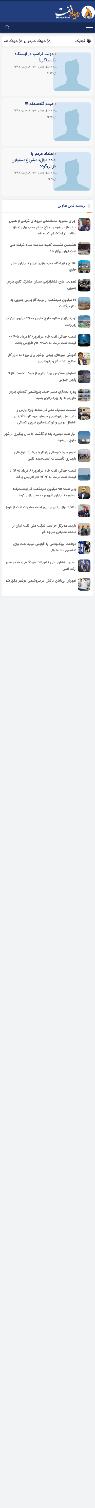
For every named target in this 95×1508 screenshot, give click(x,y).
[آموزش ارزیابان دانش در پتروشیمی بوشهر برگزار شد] (84, 584)
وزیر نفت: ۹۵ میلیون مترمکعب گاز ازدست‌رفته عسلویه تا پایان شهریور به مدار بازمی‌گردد (44, 492)
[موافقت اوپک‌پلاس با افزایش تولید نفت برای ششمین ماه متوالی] (84, 547)
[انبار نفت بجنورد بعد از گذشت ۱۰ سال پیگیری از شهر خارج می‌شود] (84, 437)
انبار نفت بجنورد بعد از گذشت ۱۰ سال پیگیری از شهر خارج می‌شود (40, 437)
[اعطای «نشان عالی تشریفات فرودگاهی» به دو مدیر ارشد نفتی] (84, 565)
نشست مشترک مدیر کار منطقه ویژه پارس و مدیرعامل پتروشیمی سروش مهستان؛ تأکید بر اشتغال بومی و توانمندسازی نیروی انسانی (45, 416)
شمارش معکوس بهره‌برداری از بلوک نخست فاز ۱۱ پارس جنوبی (42, 376)
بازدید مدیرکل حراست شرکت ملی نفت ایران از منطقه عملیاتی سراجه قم (44, 529)
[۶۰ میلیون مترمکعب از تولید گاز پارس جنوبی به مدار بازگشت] (84, 303)
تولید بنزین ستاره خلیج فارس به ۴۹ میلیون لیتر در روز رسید (41, 321)
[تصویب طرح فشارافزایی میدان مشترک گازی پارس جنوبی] (84, 285)
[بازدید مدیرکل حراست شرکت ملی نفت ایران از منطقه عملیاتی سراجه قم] (84, 529)
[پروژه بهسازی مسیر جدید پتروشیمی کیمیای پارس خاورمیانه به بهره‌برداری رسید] (84, 395)
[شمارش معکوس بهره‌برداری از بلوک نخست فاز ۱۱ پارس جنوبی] (84, 376)
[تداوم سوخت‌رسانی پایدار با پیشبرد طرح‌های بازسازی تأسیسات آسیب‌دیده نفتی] (84, 455)
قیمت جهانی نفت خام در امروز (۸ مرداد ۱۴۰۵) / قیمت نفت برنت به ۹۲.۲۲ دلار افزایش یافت (43, 474)
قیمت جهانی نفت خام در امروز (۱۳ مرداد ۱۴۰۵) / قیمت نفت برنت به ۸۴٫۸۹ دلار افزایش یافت (42, 340)
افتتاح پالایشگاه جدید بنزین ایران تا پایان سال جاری (43, 266)
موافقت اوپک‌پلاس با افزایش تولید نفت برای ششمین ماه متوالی (44, 547)
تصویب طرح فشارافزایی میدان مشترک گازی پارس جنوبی (41, 285)
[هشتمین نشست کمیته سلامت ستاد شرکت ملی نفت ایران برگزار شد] (84, 248)
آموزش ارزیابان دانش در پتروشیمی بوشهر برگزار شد (41, 580)
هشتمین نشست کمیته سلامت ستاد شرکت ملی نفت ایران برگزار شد (43, 248)
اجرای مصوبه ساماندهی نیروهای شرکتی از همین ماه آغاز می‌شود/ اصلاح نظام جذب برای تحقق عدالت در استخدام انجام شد (42, 227)
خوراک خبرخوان (35, 41)
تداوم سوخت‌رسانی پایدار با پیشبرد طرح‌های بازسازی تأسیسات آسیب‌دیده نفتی (45, 455)
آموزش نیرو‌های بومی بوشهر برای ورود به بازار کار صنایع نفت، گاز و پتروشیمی (42, 358)
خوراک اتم (11, 41)
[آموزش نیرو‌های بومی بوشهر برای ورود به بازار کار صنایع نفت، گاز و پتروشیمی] (84, 358)
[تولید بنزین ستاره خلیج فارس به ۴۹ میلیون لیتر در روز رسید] (84, 321)
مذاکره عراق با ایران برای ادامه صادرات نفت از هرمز (41, 507)
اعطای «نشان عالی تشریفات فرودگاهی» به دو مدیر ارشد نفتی (41, 565)
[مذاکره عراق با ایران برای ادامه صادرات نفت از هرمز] (84, 510)
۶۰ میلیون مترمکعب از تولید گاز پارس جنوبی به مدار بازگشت (43, 303)
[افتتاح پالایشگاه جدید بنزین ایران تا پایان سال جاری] (84, 266)
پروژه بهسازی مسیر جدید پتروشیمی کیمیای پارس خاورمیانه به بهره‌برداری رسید (42, 395)
